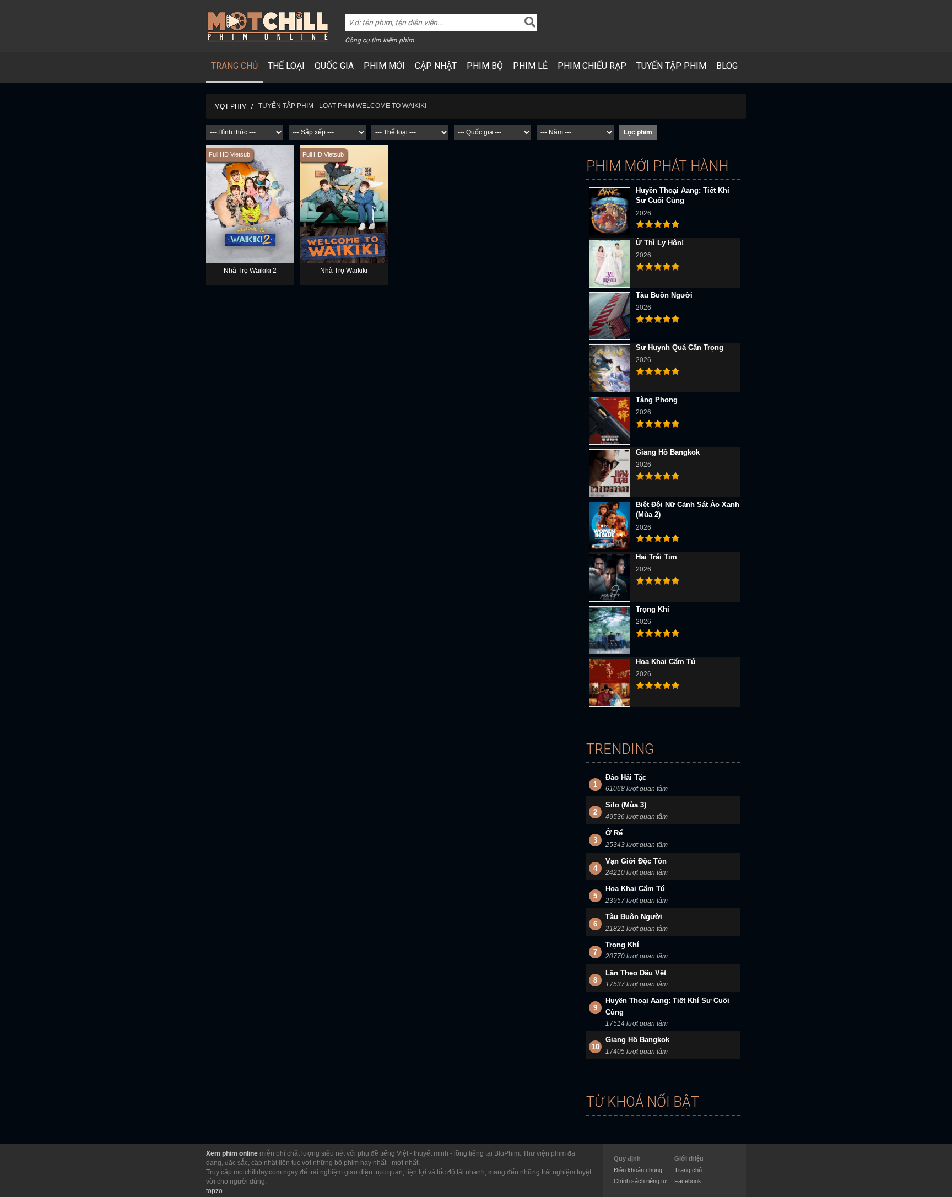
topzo (214, 1191)
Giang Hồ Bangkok (668, 452)
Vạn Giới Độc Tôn (636, 861)
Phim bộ (485, 66)
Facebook (687, 1181)
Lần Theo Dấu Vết (635, 973)
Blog (727, 66)
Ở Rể (614, 833)
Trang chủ (234, 66)
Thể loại (286, 66)
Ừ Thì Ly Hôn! (660, 243)
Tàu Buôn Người (664, 295)
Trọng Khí (652, 609)
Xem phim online (232, 1153)
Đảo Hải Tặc (625, 777)
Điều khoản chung (638, 1170)
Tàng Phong (657, 400)
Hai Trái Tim (656, 557)
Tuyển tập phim (671, 66)
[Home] (268, 26)
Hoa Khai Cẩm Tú (665, 661)
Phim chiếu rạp (592, 66)
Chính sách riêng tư (640, 1181)
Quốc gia (334, 66)
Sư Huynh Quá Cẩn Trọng (679, 347)
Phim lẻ (530, 66)
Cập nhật (436, 66)
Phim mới (384, 66)
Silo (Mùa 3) (625, 805)
